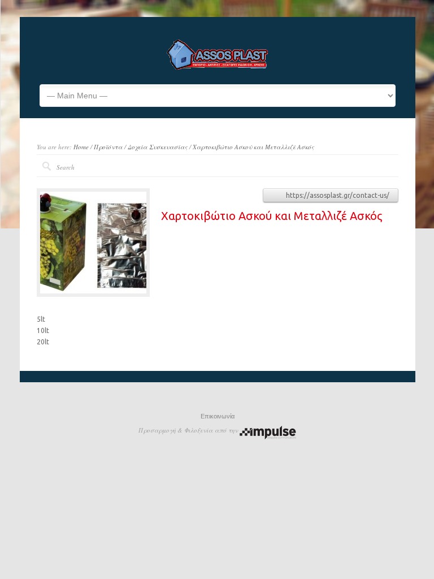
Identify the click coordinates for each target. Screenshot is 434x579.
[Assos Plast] (217, 67)
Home (81, 146)
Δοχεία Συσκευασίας (158, 146)
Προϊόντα (108, 146)
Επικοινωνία (218, 416)
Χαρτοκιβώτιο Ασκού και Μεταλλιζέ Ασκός (253, 146)
